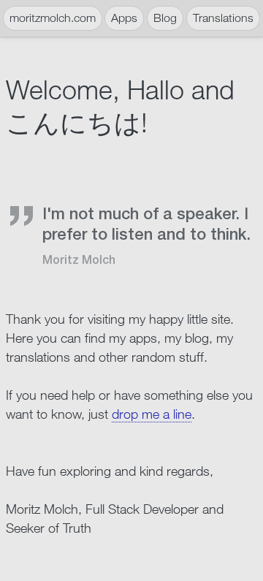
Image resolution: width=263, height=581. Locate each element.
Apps (124, 18)
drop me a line (151, 414)
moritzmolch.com (52, 18)
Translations (223, 18)
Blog (165, 18)
